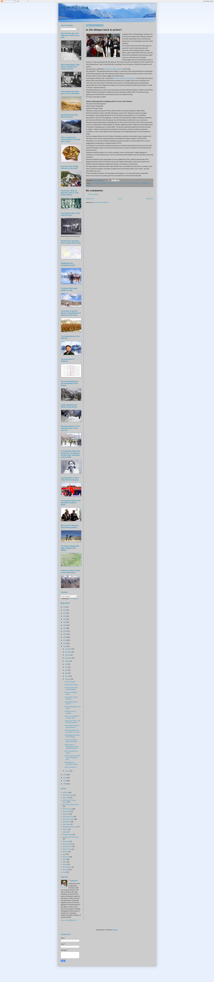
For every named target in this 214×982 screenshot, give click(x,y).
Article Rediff (67, 811)
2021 (65, 622)
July (66, 664)
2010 (65, 781)
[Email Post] (109, 180)
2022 (65, 619)
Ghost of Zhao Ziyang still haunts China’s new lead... (72, 757)
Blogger (115, 930)
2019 (65, 628)
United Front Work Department (130, 183)
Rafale (65, 859)
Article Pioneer (67, 809)
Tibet (120, 183)
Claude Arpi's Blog (74, 7)
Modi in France (67, 849)
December (68, 649)
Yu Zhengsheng (144, 183)
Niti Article (66, 857)
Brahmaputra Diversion (70, 827)
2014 (65, 643)
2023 (65, 616)
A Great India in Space (71, 685)
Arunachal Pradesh (68, 819)
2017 (65, 634)
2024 (65, 613)
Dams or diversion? (70, 767)
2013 (65, 646)
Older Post (149, 199)
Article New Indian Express (71, 804)
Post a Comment (93, 194)
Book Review (67, 822)
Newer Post (90, 199)
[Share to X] (115, 180)
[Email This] (112, 180)
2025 (65, 610)
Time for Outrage (70, 682)
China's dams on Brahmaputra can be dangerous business (71, 746)
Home (120, 199)
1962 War (66, 792)
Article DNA (66, 798)
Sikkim (65, 862)
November (68, 652)
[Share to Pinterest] (118, 180)
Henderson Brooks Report (71, 837)
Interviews (66, 841)
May (66, 670)
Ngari (64, 854)
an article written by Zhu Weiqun (124, 78)
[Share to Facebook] (117, 180)
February (68, 679)
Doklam (65, 832)
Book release (67, 824)
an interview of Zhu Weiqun (113, 69)
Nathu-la (65, 852)
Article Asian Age (68, 795)
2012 (65, 775)
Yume (64, 872)
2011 (65, 778)
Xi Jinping (65, 870)
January (67, 771)
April (66, 673)
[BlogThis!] (114, 180)
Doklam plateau (67, 834)
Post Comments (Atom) (101, 202)
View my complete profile (68, 920)
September (68, 658)
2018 (65, 631)
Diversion (65, 829)
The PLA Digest (67, 867)
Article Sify (66, 814)
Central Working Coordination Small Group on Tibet (104, 183)
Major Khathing (67, 844)
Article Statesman (68, 816)
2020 (65, 625)
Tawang (65, 864)
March (67, 676)
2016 (65, 637)
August (67, 661)
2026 (65, 607)
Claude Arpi (73, 881)
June (66, 667)
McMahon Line (67, 846)
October (67, 655)
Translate (75, 598)
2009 (65, 784)
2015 (65, 640)
